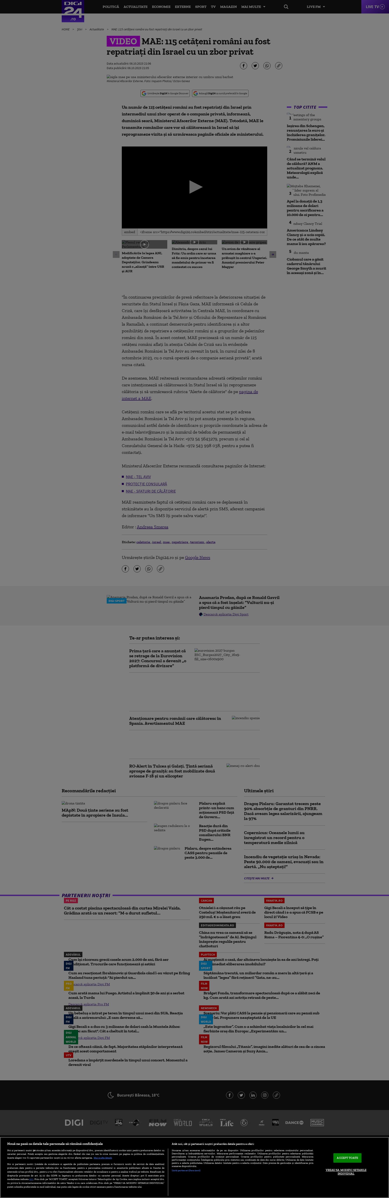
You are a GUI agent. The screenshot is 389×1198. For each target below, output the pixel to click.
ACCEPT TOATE (347, 1158)
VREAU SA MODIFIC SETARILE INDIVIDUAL (346, 1171)
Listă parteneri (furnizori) (186, 1170)
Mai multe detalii (103, 1157)
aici (31, 1179)
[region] (194, 1167)
